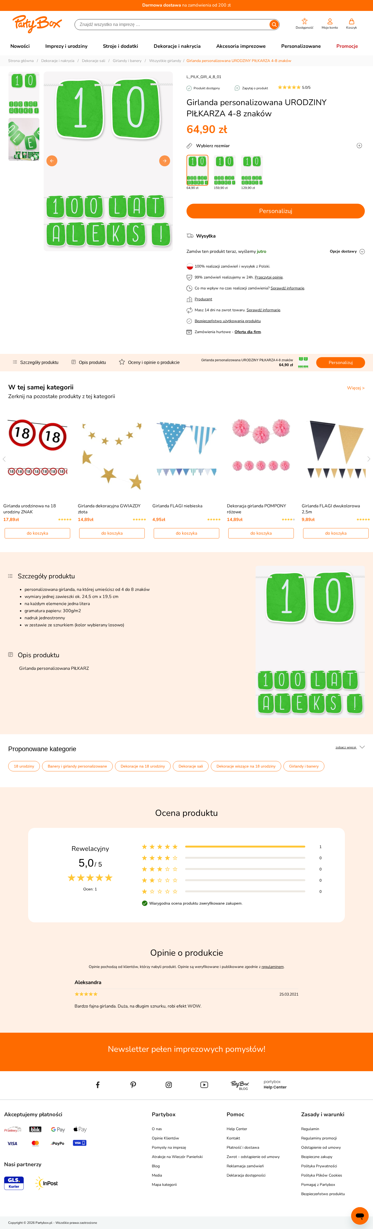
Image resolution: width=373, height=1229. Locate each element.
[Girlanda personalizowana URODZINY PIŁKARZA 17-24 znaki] (225, 170)
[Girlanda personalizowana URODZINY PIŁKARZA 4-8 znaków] (197, 170)
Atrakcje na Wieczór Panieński (177, 1156)
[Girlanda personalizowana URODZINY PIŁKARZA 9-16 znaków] (252, 170)
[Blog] (239, 1097)
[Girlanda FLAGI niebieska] (187, 453)
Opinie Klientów (165, 1138)
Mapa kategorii (164, 1184)
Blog (156, 1166)
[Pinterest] (133, 1097)
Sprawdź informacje (287, 288)
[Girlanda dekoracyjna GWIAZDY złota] (112, 453)
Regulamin (310, 1129)
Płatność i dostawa (243, 1147)
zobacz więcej (346, 747)
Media (157, 1175)
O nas (157, 1129)
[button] (304, 24)
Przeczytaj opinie (269, 277)
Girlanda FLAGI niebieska (177, 506)
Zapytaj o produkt (255, 88)
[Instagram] (168, 1097)
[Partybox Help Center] (275, 1097)
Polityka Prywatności (319, 1166)
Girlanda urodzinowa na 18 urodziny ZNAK (29, 509)
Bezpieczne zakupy (316, 1156)
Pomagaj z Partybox (318, 1184)
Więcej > (356, 388)
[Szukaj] (274, 24)
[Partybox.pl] (37, 32)
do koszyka (37, 533)
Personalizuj (275, 211)
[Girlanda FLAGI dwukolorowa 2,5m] (336, 453)
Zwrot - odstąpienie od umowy (253, 1156)
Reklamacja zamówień (245, 1166)
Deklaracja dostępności (246, 1175)
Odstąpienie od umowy (321, 1147)
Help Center (237, 1129)
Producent (203, 299)
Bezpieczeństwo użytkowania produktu (228, 321)
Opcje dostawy (343, 251)
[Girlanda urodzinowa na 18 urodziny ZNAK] (37, 453)
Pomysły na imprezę (169, 1147)
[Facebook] (97, 1097)
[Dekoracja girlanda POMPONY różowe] (261, 453)
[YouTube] (204, 1097)
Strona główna (21, 60)
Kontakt (233, 1138)
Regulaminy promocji (319, 1138)
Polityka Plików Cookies (321, 1175)
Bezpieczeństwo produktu (323, 1194)
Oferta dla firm (248, 331)
